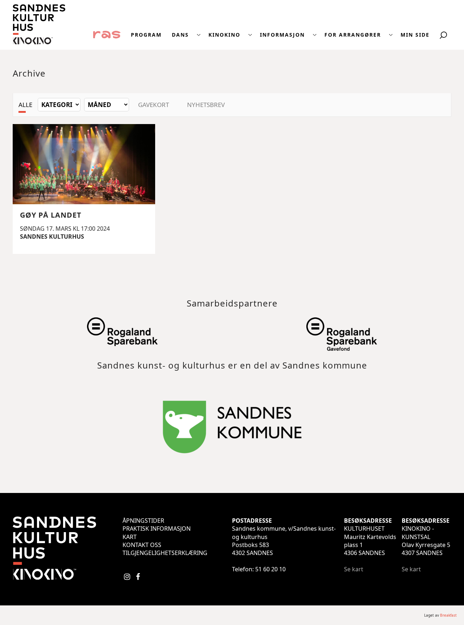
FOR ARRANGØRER (352, 34)
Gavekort (153, 104)
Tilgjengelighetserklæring (165, 553)
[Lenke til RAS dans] (107, 34)
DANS (180, 34)
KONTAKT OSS (142, 545)
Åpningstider (143, 521)
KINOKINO (224, 34)
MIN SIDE (415, 34)
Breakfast (448, 615)
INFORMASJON (282, 34)
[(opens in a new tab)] (122, 342)
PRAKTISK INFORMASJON (157, 529)
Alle (25, 104)
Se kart (353, 569)
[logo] (39, 42)
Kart (130, 537)
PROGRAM (146, 34)
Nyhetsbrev (206, 104)
